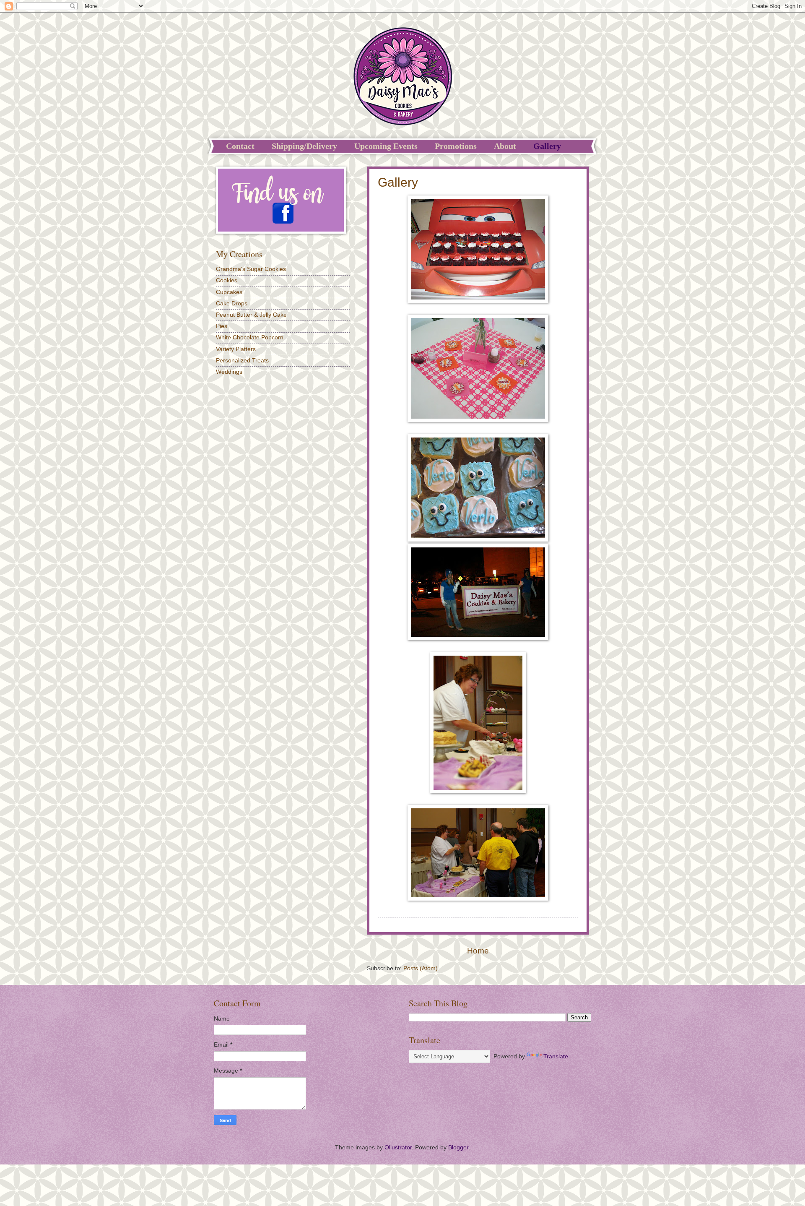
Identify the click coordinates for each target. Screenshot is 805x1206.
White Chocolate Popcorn (249, 337)
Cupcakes (229, 292)
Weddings (229, 372)
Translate (555, 1056)
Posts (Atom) (420, 968)
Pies (221, 326)
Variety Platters (236, 349)
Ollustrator (398, 1147)
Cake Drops (231, 303)
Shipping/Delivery (304, 146)
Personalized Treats (242, 360)
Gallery (547, 146)
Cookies (226, 280)
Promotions (456, 146)
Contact (240, 146)
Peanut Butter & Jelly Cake (251, 315)
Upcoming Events (386, 146)
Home (478, 950)
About (505, 146)
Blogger (458, 1147)
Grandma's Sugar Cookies (251, 269)
